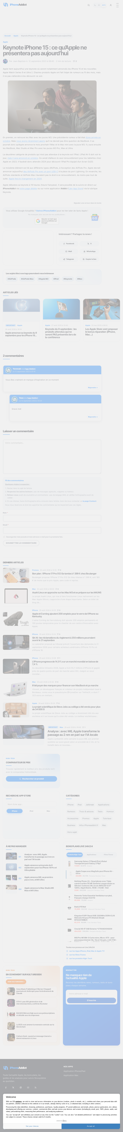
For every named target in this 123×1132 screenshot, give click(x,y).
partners (18, 1101)
